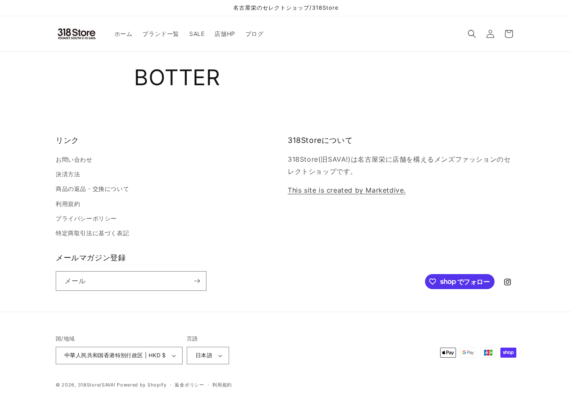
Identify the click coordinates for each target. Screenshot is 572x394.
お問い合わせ (74, 159)
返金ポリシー (189, 385)
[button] (472, 34)
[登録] (197, 281)
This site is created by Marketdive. (347, 190)
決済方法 (68, 174)
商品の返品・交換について (92, 188)
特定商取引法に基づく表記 (92, 232)
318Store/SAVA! (97, 385)
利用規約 (68, 203)
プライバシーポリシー (86, 218)
